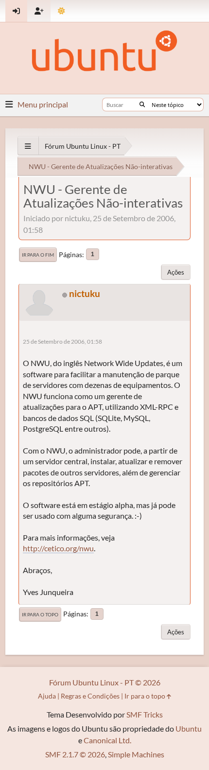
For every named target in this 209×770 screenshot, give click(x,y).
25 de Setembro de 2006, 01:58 (62, 341)
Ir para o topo (40, 614)
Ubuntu (188, 728)
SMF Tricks (144, 714)
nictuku (84, 293)
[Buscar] (142, 104)
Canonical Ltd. (107, 740)
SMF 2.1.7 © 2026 (75, 754)
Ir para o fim (38, 255)
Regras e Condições (90, 696)
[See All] (28, 146)
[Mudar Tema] (61, 11)
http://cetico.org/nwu (58, 548)
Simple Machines (136, 754)
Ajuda (47, 696)
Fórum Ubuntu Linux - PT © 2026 (104, 682)
